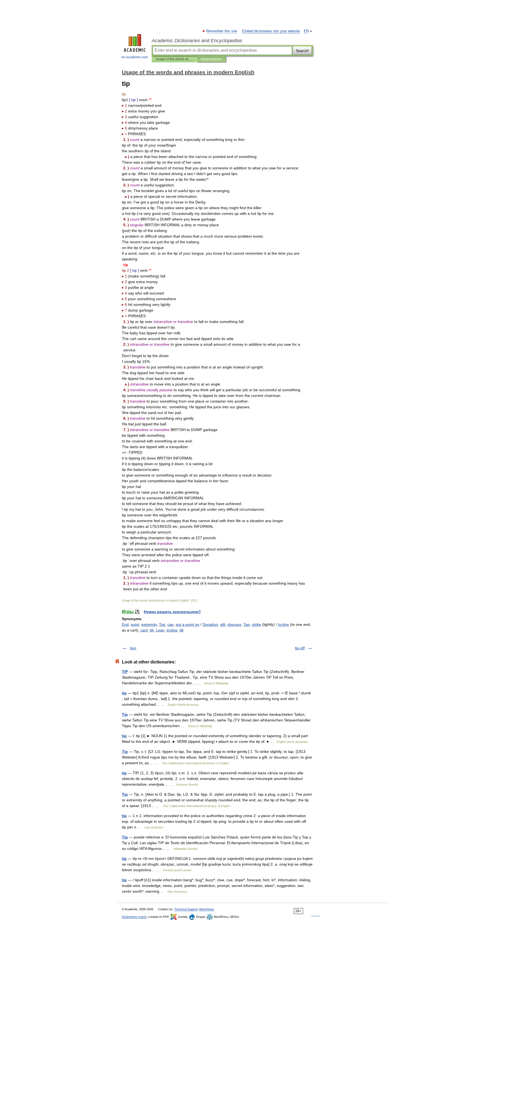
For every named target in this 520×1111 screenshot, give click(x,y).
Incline (283, 624)
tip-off (300, 648)
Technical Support (186, 909)
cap (170, 624)
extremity (149, 624)
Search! (302, 50)
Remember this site (222, 31)
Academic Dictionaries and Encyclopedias (197, 40)
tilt (152, 630)
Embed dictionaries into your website (271, 31)
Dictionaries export (134, 916)
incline (172, 630)
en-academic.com (135, 57)
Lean (160, 630)
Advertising (206, 909)
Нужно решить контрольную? (172, 612)
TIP (125, 671)
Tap (246, 624)
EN (306, 31)
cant (144, 630)
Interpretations (211, 59)
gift (222, 624)
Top (162, 624)
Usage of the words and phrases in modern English (174, 59)
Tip (125, 714)
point (135, 624)
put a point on (187, 624)
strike (256, 624)
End (125, 624)
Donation (210, 624)
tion (133, 648)
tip (124, 693)
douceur (234, 624)
